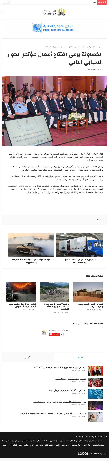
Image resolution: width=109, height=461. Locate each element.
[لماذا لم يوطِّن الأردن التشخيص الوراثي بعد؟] (95, 394)
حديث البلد (49, 445)
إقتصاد (57, 445)
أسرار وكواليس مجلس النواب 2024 (21, 445)
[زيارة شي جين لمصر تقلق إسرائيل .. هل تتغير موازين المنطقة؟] (95, 371)
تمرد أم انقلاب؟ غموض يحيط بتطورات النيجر (90, 305)
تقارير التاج (40, 445)
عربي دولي (65, 445)
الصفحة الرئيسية (99, 445)
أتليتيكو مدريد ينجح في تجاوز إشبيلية (70, 379)
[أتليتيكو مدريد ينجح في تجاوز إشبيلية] (95, 382)
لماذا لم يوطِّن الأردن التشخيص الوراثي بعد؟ (67, 390)
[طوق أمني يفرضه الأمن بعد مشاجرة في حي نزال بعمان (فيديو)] (95, 405)
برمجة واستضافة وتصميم (98, 453)
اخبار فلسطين (76, 445)
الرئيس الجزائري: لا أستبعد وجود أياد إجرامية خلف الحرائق (22, 305)
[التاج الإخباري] (54, 12)
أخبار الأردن (89, 47)
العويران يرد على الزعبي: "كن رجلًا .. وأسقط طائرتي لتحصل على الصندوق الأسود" (66, 2)
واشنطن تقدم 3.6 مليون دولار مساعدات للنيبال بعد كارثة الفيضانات (56, 306)
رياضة (5, 445)
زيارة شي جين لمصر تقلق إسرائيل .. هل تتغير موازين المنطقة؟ (60, 367)
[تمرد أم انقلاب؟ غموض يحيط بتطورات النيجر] (88, 292)
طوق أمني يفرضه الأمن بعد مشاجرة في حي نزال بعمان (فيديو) (59, 402)
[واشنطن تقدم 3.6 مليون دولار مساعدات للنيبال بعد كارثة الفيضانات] (54, 292)
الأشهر (28, 357)
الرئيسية (98, 47)
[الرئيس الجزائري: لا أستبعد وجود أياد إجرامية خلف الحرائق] (21, 292)
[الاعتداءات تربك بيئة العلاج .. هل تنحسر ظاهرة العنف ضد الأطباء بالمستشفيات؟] (95, 417)
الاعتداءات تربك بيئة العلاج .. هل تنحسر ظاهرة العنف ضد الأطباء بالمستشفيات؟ (53, 413)
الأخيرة (80, 357)
